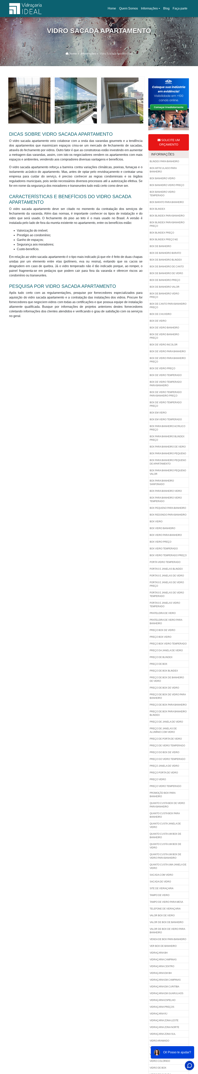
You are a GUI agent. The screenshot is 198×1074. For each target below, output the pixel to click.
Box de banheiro (160, 246)
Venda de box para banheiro (168, 939)
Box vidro (156, 521)
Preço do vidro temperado (167, 759)
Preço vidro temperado (165, 786)
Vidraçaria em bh (161, 973)
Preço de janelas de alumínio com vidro (163, 730)
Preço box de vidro (162, 630)
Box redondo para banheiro (168, 514)
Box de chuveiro (160, 314)
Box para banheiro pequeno (168, 453)
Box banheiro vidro (162, 178)
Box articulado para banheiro (163, 170)
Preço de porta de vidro (166, 738)
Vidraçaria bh (159, 952)
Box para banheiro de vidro (168, 446)
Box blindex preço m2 (164, 239)
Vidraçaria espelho (162, 1000)
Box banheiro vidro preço (167, 185)
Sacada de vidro (160, 881)
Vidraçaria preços (162, 1007)
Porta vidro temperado (165, 562)
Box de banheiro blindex (166, 259)
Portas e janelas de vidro (167, 575)
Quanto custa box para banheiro (165, 815)
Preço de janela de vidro (166, 721)
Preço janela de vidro (164, 766)
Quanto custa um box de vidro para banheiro (165, 856)
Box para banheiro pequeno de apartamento (168, 462)
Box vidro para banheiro (166, 535)
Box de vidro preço (162, 368)
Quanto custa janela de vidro (165, 825)
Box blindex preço (162, 232)
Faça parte (180, 8)
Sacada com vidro (161, 875)
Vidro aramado (159, 1040)
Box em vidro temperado (166, 419)
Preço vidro (158, 779)
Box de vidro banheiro (164, 327)
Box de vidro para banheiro (168, 351)
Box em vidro (158, 412)
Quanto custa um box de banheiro (165, 836)
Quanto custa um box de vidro (165, 846)
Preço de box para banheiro (168, 704)
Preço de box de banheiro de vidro (167, 679)
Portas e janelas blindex (166, 569)
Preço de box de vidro (164, 687)
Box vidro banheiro (162, 528)
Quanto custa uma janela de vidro (168, 866)
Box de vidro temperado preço (166, 404)
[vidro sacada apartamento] (29, 100)
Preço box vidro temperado (168, 643)
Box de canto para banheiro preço (168, 306)
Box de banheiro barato (165, 253)
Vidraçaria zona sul (163, 1034)
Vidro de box (158, 1067)
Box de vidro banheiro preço (164, 336)
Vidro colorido (160, 1061)
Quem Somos (128, 8)
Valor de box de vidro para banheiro (167, 931)
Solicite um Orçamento (169, 142)
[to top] (187, 1059)
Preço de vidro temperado (167, 745)
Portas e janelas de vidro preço (167, 584)
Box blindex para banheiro (167, 215)
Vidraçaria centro (162, 966)
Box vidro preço (160, 541)
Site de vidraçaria (161, 888)
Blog (166, 8)
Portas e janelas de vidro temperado (167, 594)
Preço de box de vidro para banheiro (168, 696)
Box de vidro (158, 321)
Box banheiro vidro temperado (162, 194)
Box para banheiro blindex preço (167, 438)
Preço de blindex (161, 657)
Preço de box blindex (164, 670)
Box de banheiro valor (164, 287)
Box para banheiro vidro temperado (166, 499)
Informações (149, 8)
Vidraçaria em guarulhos (166, 993)
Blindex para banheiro (164, 161)
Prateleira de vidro (163, 613)
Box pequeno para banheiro (168, 508)
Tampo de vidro (159, 895)
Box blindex (157, 209)
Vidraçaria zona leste (164, 1020)
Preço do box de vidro (164, 752)
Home (113, 9)
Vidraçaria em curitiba (164, 986)
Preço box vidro (160, 637)
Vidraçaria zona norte (164, 1027)
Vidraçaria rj (158, 1013)
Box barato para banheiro (167, 202)
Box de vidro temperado (166, 375)
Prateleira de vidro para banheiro (166, 622)
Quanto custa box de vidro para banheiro (167, 805)
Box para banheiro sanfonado (162, 482)
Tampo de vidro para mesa (166, 902)
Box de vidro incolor (164, 344)
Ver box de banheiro (163, 946)
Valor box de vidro (162, 915)
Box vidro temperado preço (168, 555)
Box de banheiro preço (165, 280)
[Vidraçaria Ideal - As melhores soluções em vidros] (25, 8)
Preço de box (158, 664)
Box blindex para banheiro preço (167, 224)
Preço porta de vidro (164, 772)
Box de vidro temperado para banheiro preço (166, 394)
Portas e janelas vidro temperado (165, 605)
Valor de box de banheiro (166, 922)
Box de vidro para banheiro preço (168, 360)
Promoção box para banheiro (163, 795)
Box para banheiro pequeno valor (168, 472)
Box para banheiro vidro (166, 491)
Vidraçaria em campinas (165, 980)
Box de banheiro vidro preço (164, 295)
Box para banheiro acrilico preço (167, 428)
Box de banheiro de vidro (166, 273)
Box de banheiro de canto (167, 266)
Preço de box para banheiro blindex (168, 713)
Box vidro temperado (164, 548)
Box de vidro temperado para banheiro (166, 384)
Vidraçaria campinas (163, 959)
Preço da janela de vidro (166, 650)
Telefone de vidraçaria (165, 908)
